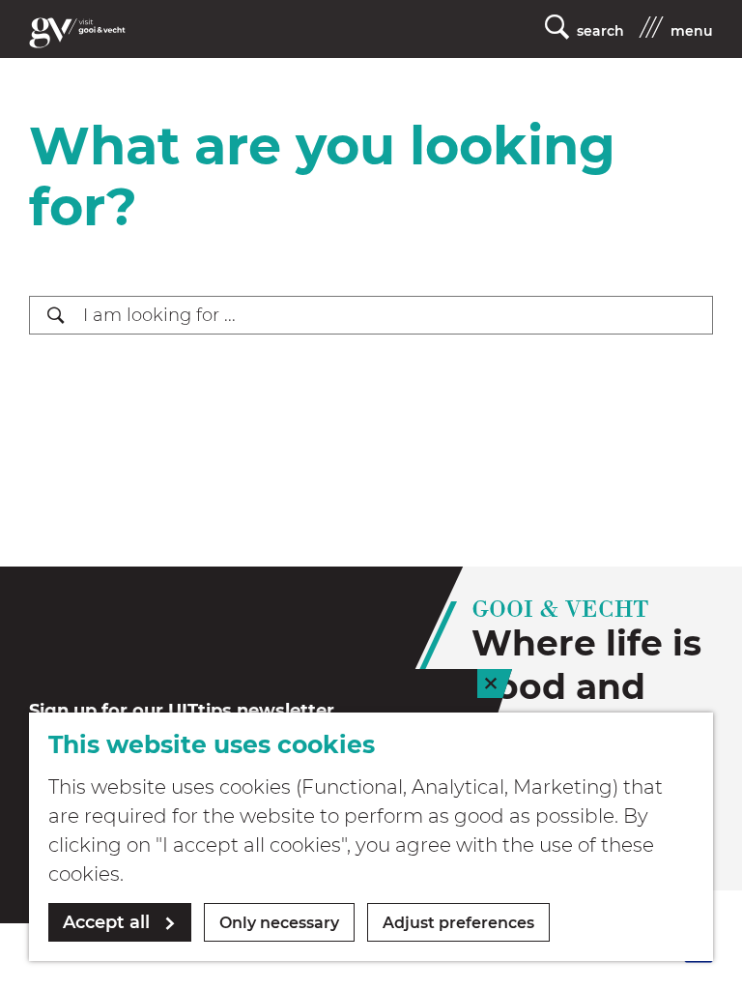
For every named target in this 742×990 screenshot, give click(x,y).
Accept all (106, 922)
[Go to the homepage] (77, 32)
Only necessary (279, 923)
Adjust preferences (458, 923)
